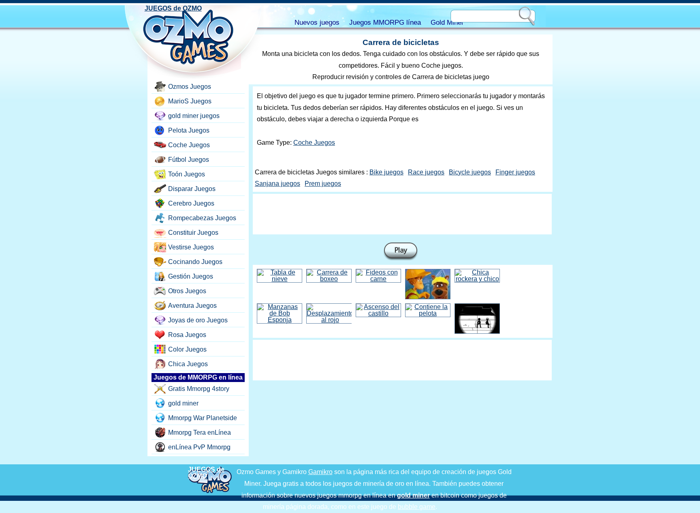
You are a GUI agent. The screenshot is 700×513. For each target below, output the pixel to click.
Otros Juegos (187, 291)
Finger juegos (515, 172)
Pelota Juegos (188, 130)
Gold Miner (447, 22)
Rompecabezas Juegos (202, 218)
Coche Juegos (314, 142)
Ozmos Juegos (189, 86)
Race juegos (426, 172)
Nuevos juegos (317, 22)
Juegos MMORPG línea (385, 22)
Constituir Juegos (193, 232)
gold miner (183, 403)
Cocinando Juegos (195, 261)
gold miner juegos (194, 115)
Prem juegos (323, 183)
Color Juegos (187, 349)
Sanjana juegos (277, 183)
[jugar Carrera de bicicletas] (400, 252)
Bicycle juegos (470, 172)
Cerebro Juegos (191, 203)
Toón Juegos (186, 174)
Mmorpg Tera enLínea (199, 432)
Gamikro (320, 471)
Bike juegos (386, 172)
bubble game (416, 506)
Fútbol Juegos (188, 159)
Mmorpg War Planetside (202, 417)
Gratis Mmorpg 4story (198, 388)
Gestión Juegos (190, 276)
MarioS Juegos (189, 101)
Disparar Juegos (192, 188)
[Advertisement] (402, 214)
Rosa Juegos (187, 334)
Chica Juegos (188, 364)
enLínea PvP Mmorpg (199, 447)
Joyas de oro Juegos (198, 320)
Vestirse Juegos (191, 247)
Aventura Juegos (192, 305)
